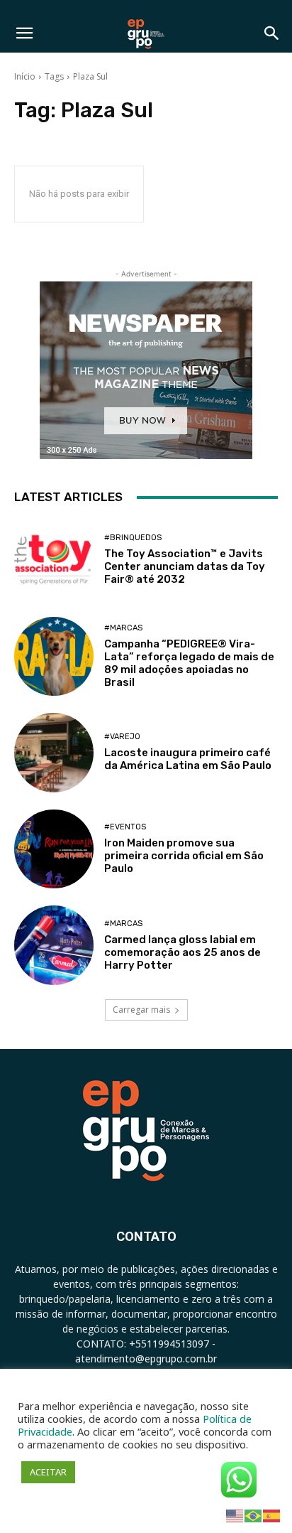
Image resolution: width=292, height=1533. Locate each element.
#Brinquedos (133, 538)
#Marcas (123, 628)
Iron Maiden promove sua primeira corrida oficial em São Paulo (184, 856)
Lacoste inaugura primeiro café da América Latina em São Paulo (187, 759)
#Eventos (125, 827)
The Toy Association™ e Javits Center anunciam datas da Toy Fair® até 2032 (184, 566)
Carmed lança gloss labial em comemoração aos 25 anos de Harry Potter (182, 952)
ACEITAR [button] (48, 1471)
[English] (235, 1515)
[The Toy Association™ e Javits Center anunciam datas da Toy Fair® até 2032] (54, 560)
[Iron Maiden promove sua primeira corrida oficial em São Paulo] (54, 849)
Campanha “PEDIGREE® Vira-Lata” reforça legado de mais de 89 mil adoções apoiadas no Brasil (189, 663)
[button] (24, 33)
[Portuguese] (254, 1515)
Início (24, 76)
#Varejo (122, 737)
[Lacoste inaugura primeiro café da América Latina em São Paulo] (54, 752)
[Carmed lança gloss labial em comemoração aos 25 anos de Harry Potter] (54, 945)
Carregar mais (141, 1010)
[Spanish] (272, 1515)
